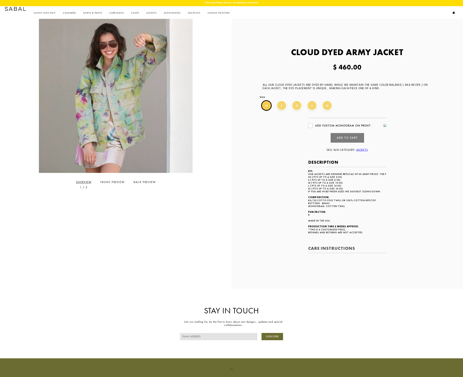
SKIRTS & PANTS (92, 12)
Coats (135, 12)
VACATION (194, 12)
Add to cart (347, 138)
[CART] (454, 12)
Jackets (151, 12)
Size (262, 97)
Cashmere (69, 12)
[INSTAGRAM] (231, 368)
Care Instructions (331, 248)
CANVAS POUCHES (219, 12)
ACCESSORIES (172, 12)
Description (323, 162)
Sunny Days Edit (45, 12)
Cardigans (116, 12)
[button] (225, 95)
